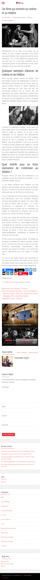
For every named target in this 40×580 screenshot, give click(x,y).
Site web (5, 425)
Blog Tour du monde (7, 564)
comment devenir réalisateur (12, 291)
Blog (30, 17)
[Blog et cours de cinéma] (20, 2)
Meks (21, 575)
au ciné (33, 145)
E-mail (4, 416)
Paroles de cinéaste (7, 541)
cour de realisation (30, 291)
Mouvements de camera (8, 528)
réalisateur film (9, 296)
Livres (3, 524)
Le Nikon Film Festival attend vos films (17, 282)
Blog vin (3, 566)
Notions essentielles (7, 537)
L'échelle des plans (6, 510)
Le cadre (3, 515)
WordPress (5, 578)
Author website (22, 352)
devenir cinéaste (9, 293)
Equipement (4, 506)
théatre (19, 298)
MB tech (3, 482)
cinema (24, 288)
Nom (4, 407)
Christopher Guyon (20, 17)
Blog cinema (5, 561)
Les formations (5, 519)
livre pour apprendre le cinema (27, 293)
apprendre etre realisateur (11, 288)
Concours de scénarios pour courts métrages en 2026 (17, 451)
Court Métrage (5, 501)
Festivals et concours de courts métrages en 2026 (16, 454)
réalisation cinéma (9, 298)
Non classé (4, 532)
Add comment (8, 20)
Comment (5, 387)
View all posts (33, 352)
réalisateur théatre (22, 296)
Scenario (4, 546)
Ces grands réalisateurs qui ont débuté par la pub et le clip (18, 461)
